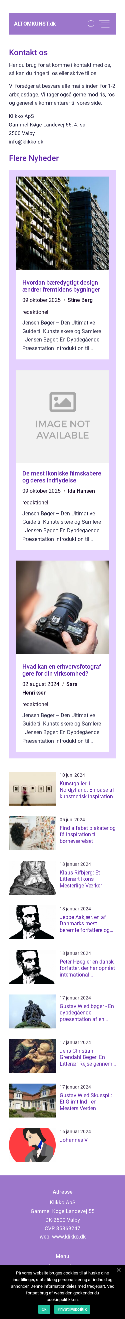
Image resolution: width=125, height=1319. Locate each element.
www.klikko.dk (69, 1237)
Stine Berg (80, 300)
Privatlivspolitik (72, 1309)
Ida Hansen (81, 491)
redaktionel (35, 312)
